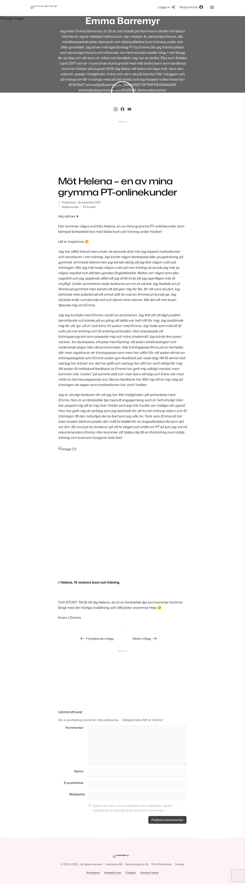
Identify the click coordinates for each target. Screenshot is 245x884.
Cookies (131, 872)
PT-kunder (89, 207)
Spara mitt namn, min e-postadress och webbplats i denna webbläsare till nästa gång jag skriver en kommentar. (132, 808)
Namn (79, 771)
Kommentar (75, 727)
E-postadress (74, 783)
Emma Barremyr (122, 20)
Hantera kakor (149, 872)
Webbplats (77, 794)
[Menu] (212, 7)
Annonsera (93, 872)
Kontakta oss (113, 872)
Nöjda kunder (70, 207)
